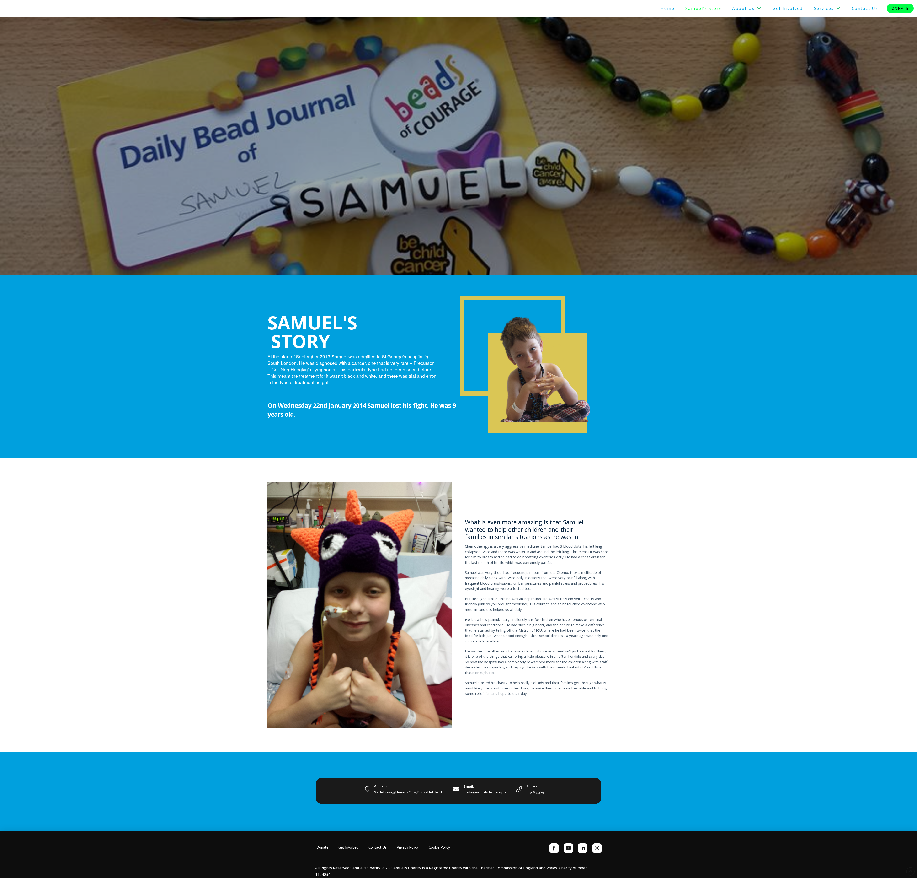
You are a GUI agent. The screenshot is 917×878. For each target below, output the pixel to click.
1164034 (322, 874)
